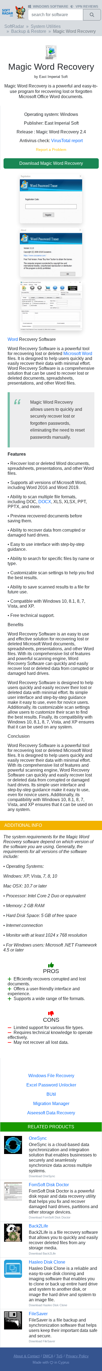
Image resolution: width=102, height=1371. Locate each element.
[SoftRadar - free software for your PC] (13, 12)
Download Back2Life (42, 1253)
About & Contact (27, 1356)
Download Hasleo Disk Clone (48, 1305)
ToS (59, 1356)
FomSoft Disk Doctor (49, 1184)
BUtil (51, 1094)
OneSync (38, 1138)
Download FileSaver (42, 1341)
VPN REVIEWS (87, 6)
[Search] (92, 14)
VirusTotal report (67, 140)
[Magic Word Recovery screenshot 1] (51, 305)
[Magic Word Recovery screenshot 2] (51, 252)
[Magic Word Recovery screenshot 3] (51, 198)
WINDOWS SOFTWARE (50, 6)
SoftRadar (14, 26)
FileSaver (38, 1313)
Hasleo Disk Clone (47, 1262)
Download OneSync (42, 1176)
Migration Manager (51, 1103)
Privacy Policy (77, 1356)
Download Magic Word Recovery (51, 163)
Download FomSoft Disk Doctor (49, 1217)
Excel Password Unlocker (51, 1085)
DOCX (44, 501)
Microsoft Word (77, 353)
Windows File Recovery (51, 1075)
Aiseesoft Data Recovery (51, 1113)
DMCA (48, 1356)
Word (13, 339)
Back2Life (38, 1226)
